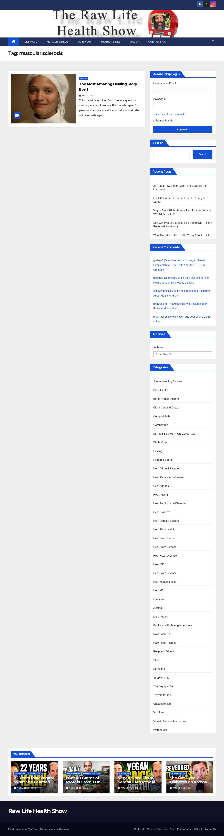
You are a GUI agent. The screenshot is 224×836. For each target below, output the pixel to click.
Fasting (157, 451)
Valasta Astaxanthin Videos (169, 721)
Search (158, 143)
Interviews (159, 599)
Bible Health (160, 390)
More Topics (160, 616)
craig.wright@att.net (164, 290)
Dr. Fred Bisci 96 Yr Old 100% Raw (174, 433)
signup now (159, 114)
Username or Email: (164, 83)
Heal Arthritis (161, 486)
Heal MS (83, 78)
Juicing (157, 608)
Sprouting (159, 669)
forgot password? (176, 114)
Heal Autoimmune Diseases (170, 503)
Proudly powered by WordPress (23, 829)
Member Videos (58, 41)
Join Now (85, 41)
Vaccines (158, 712)
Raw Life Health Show (37, 811)
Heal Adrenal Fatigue (166, 468)
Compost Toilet (162, 416)
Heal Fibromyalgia (164, 529)
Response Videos (164, 651)
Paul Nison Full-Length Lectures (172, 625)
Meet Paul (30, 41)
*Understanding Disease (168, 381)
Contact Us (157, 41)
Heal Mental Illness (164, 581)
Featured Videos (163, 459)
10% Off (135, 41)
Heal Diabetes (162, 512)
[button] (213, 41)
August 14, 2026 (130, 788)
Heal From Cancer (164, 538)
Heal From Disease (164, 547)
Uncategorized (162, 703)
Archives (158, 347)
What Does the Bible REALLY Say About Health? (182, 235)
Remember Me (164, 120)
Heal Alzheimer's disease (168, 477)
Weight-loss (160, 730)
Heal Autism (160, 494)
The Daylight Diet (163, 686)
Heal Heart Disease (165, 555)
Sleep (156, 660)
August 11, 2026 (182, 788)
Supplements (161, 677)
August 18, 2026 (78, 788)
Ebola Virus (160, 442)
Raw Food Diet (162, 634)
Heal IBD (158, 564)
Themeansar (65, 829)
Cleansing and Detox (166, 407)
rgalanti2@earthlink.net (166, 260)
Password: (159, 98)
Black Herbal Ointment (166, 398)
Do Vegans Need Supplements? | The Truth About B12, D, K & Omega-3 (179, 265)
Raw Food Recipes (164, 642)
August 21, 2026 (26, 788)
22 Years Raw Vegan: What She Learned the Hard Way (34, 782)
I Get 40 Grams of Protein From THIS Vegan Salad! (83, 782)
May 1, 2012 (88, 96)
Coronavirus (160, 425)
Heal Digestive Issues (166, 520)
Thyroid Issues (162, 695)
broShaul (158, 303)
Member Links (111, 41)
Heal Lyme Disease (165, 573)
